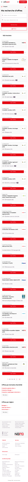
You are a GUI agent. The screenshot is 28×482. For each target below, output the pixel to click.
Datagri (4, 463)
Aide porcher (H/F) (7, 246)
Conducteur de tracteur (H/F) (10, 229)
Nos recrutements (19, 422)
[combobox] (15, 20)
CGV (6, 423)
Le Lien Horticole (6, 473)
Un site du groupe (19, 432)
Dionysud (17, 454)
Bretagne (4, 405)
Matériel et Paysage (7, 476)
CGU (3, 423)
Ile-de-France (5, 409)
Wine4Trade (17, 476)
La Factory (4, 444)
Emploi (5, 6)
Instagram (5, 435)
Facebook (5, 432)
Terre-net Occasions (19, 466)
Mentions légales (19, 424)
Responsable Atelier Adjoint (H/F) (11, 280)
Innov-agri (4, 454)
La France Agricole (6, 471)
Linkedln (5, 433)
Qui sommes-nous (6, 422)
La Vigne (17, 470)
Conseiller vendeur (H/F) (8, 110)
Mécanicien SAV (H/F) (7, 76)
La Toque (17, 467)
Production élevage (7, 390)
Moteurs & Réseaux (19, 461)
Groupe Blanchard (6, 261)
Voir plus (5, 395)
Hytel (3, 446)
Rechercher (14, 24)
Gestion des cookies (20, 423)
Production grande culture (8, 388)
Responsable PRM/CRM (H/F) (10, 347)
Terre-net (17, 464)
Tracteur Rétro (18, 468)
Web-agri (17, 474)
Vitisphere (17, 473)
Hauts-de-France (6, 407)
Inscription (23, 2)
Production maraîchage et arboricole (11, 392)
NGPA (16, 463)
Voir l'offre (13, 52)
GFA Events (5, 447)
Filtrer (14, 28)
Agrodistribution (6, 461)
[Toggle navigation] (1, 2)
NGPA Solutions (6, 443)
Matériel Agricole (6, 474)
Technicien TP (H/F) (7, 263)
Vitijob (16, 471)
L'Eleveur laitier (5, 470)
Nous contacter (6, 424)
